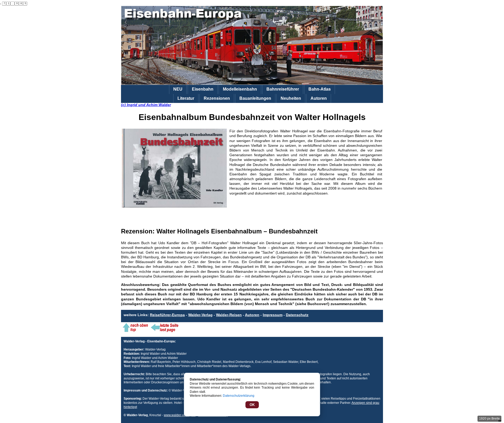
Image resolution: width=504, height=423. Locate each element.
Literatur (185, 98)
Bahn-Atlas (319, 89)
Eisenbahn (202, 89)
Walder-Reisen (229, 315)
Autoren (319, 98)
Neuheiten (291, 98)
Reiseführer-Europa (167, 315)
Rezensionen (217, 98)
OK (252, 405)
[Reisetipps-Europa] (252, 45)
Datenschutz (297, 315)
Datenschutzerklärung (238, 396)
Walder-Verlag (200, 315)
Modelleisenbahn (240, 89)
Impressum (272, 315)
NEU (177, 89)
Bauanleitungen (255, 98)
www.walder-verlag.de (180, 415)
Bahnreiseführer (282, 89)
